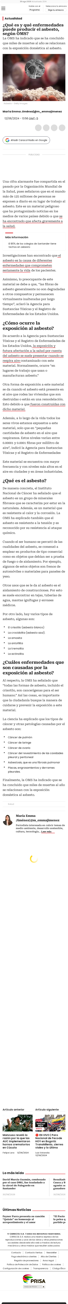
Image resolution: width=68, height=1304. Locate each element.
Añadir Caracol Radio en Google (29, 140)
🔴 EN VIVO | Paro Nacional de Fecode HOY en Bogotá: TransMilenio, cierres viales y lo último (49, 1141)
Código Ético (58, 1268)
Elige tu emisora (56, 10)
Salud (11, 804)
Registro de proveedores (26, 1260)
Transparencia (40, 1268)
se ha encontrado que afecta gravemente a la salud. (33, 221)
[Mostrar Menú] (3, 8)
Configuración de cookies (16, 1268)
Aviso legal (48, 1260)
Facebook (38, 127)
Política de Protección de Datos (22, 1264)
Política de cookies (51, 1264)
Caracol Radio (16, 8)
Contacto (16, 1252)
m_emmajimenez (9, 115)
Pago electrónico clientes (24, 1256)
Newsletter (52, 1252)
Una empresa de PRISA (34, 1278)
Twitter (46, 127)
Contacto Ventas (33, 1252)
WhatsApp (62, 127)
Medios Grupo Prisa (34, 1287)
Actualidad (13, 18)
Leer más (46, 831)
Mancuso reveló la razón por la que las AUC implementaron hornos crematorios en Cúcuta (16, 1141)
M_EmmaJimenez (5, 115)
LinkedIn (54, 127)
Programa (35, 10)
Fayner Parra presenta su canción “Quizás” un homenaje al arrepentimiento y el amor (24, 1219)
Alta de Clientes (48, 1256)
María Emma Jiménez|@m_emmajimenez (32, 111)
